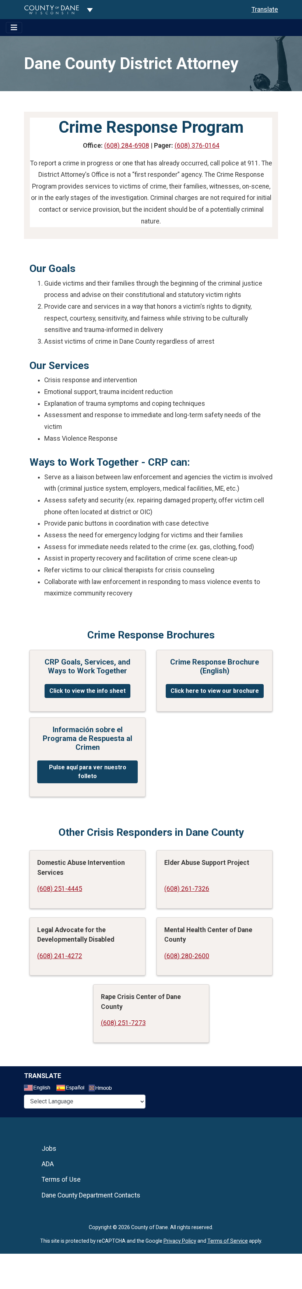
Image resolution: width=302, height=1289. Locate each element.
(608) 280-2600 (186, 956)
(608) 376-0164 (197, 145)
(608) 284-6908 (126, 145)
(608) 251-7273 (123, 1023)
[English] (39, 1089)
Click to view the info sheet (87, 690)
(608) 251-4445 (59, 888)
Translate (265, 9)
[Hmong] (103, 1089)
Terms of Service (227, 1241)
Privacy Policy (180, 1241)
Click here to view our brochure (215, 690)
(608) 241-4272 (59, 956)
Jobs (49, 1148)
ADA (48, 1164)
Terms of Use (61, 1179)
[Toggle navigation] (14, 27)
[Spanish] (71, 1089)
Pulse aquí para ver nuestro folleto (87, 772)
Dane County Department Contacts (91, 1195)
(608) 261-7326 (186, 888)
